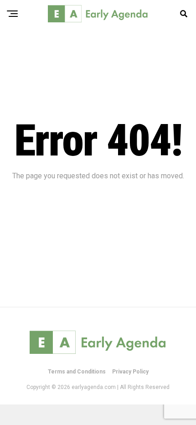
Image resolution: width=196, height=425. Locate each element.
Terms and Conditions (77, 371)
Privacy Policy (130, 371)
